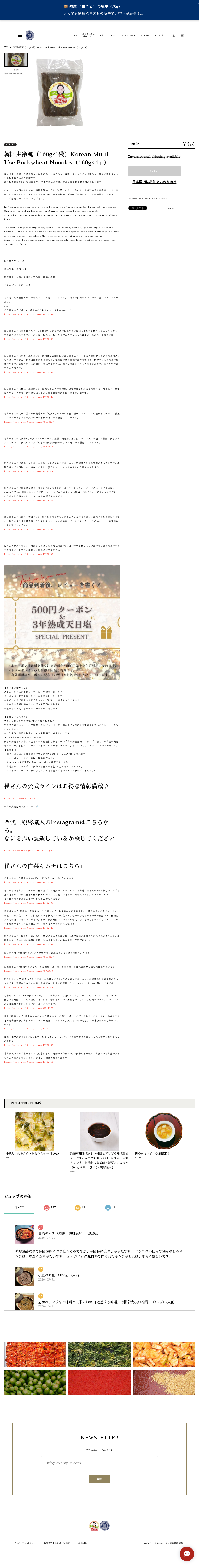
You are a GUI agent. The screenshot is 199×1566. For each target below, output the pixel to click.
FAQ (102, 35)
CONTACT (160, 35)
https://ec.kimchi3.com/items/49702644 (29, 397)
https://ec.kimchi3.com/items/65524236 (29, 471)
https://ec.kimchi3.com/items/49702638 (28, 339)
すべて (19, 1207)
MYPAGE (145, 35)
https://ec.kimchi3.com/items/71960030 (28, 447)
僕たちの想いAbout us (88, 35)
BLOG (113, 35)
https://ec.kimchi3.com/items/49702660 (28, 554)
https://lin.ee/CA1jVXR (20, 798)
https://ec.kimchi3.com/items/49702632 (28, 314)
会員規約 (82, 1543)
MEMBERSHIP (128, 35)
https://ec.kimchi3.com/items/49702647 (29, 372)
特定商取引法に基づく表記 (57, 1543)
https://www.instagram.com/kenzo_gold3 (30, 850)
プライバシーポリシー (25, 1543)
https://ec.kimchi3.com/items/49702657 (29, 529)
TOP (75, 35)
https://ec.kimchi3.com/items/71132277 (29, 422)
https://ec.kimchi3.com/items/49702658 (28, 1045)
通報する (171, 208)
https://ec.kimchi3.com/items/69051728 (28, 500)
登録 (99, 1479)
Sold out (154, 171)
